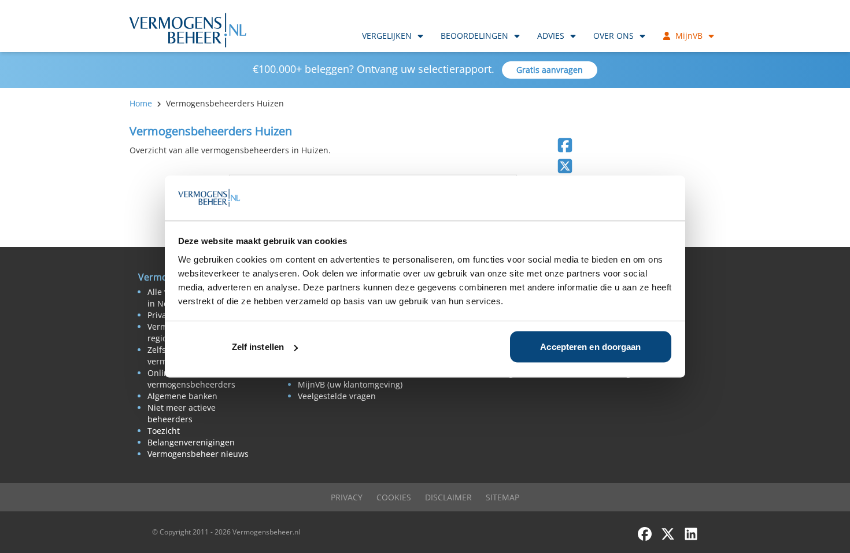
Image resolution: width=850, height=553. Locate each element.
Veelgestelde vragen (337, 395)
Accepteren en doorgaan (590, 347)
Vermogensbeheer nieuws (198, 453)
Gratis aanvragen (549, 69)
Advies (550, 35)
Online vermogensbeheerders (191, 378)
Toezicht (163, 430)
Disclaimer (448, 497)
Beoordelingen (474, 35)
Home (141, 103)
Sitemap (502, 497)
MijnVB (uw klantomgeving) (350, 384)
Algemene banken (182, 395)
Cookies (393, 497)
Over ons (613, 35)
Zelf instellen (258, 347)
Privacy (347, 497)
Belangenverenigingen (191, 442)
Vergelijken (387, 35)
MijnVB (689, 35)
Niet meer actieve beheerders (181, 413)
